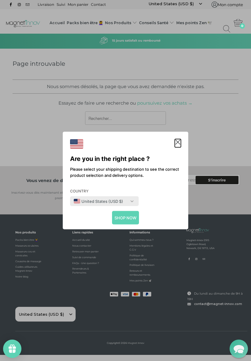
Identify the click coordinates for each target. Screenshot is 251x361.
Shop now (125, 217)
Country (79, 191)
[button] (178, 143)
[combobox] (98, 201)
